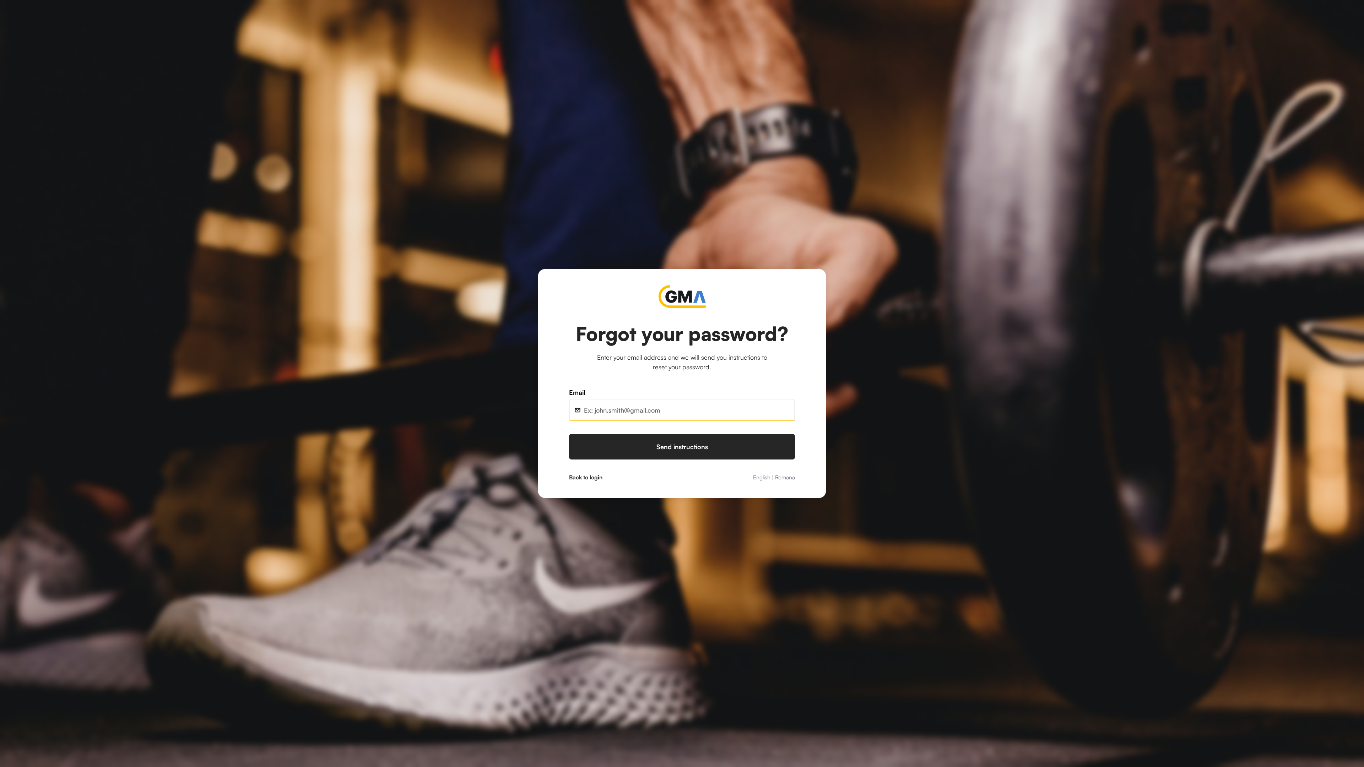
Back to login (585, 477)
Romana (785, 477)
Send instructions (682, 447)
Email (577, 392)
